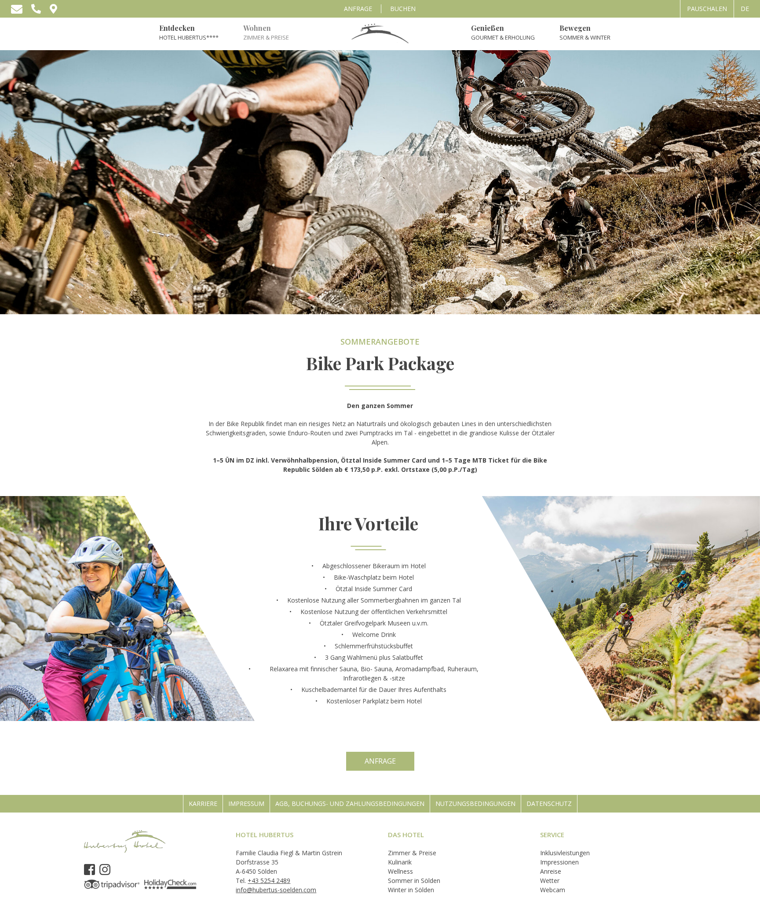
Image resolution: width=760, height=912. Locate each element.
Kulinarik (400, 862)
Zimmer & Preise (412, 853)
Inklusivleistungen (565, 853)
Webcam (552, 890)
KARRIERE (203, 803)
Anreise (550, 871)
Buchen (403, 8)
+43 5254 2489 (269, 880)
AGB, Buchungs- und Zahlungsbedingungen (349, 803)
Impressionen (559, 862)
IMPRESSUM (246, 803)
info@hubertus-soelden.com (276, 890)
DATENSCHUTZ (549, 803)
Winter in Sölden (411, 890)
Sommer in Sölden (414, 880)
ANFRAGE (358, 8)
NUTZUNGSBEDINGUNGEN (475, 803)
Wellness (400, 871)
